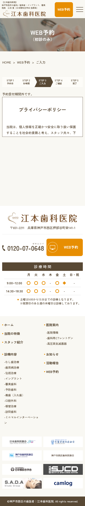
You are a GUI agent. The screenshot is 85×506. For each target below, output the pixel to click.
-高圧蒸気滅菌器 (56, 343)
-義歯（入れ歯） (14, 395)
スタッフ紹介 (13, 342)
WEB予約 (23, 62)
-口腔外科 (10, 401)
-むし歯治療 (11, 362)
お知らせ (52, 354)
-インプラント (13, 378)
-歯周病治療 (11, 367)
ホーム (9, 324)
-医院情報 (52, 332)
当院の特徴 (12, 333)
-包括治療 (10, 373)
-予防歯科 (10, 389)
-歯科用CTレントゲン (59, 338)
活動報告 (52, 362)
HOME (6, 62)
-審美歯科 (10, 384)
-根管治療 (10, 406)
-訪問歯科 (10, 412)
